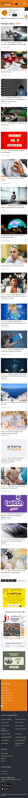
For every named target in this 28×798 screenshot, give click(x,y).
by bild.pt (3, 795)
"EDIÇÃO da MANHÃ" (6, 719)
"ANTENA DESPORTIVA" (21, 729)
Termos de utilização (6, 700)
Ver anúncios (4, 771)
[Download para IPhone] (14, 788)
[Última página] (14, 580)
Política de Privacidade (6, 698)
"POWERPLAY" (18, 734)
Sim (15, 15)
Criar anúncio (4, 773)
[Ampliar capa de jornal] (14, 628)
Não (10, 15)
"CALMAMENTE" (5, 740)
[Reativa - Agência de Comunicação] (14, 597)
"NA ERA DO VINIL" (6, 734)
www (8, 646)
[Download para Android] (13, 785)
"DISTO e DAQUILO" (20, 725)
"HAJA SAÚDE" (4, 743)
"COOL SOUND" (5, 722)
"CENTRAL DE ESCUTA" (20, 719)
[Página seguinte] (10, 580)
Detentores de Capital (6, 693)
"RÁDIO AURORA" (5, 725)
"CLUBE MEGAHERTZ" (6, 737)
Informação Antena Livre (7, 756)
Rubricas (3, 758)
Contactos (3, 703)
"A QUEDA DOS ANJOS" (21, 737)
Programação (4, 753)
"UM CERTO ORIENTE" (20, 740)
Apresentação (4, 688)
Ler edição (21, 646)
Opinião (3, 761)
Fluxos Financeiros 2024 (7, 695)
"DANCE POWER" (19, 722)
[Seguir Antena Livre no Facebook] (2, 706)
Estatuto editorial (5, 690)
